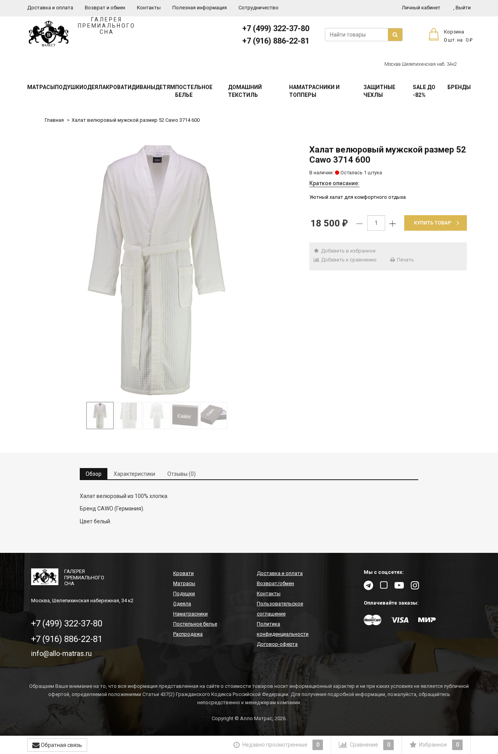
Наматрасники (190, 614)
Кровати (119, 87)
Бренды (459, 87)
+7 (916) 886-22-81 (275, 41)
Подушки (69, 87)
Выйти (462, 8)
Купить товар (432, 223)
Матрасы (41, 87)
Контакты (149, 8)
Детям (165, 87)
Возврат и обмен (105, 8)
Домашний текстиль (245, 91)
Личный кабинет (421, 8)
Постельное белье (193, 91)
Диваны (143, 87)
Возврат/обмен (275, 583)
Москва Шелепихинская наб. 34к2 (420, 64)
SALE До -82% (424, 91)
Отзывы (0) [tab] (181, 474)
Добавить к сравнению (348, 260)
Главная (54, 120)
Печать (405, 260)
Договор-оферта (277, 644)
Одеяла (94, 87)
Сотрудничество (258, 8)
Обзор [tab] (94, 474)
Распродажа (188, 634)
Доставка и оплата (50, 8)
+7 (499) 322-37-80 (275, 28)
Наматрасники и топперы (314, 91)
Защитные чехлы (379, 91)
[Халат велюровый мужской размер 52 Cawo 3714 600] (156, 270)
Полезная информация (199, 8)
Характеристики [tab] (134, 474)
